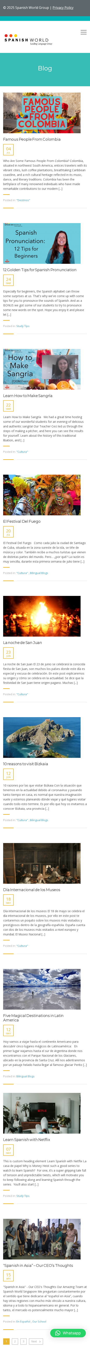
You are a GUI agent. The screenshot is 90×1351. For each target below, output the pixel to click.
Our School (39, 1321)
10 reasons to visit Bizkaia (25, 764)
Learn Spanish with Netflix (26, 1140)
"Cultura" (22, 452)
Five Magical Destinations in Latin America (33, 1018)
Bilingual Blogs (39, 573)
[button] (68, 1333)
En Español (23, 1321)
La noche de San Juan (22, 643)
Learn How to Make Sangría (28, 396)
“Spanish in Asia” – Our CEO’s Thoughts (38, 1265)
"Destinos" (23, 200)
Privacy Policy (63, 7)
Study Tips (23, 326)
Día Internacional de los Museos (31, 890)
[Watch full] (42, 113)
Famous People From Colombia (32, 139)
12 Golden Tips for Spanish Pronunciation (40, 270)
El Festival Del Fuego (22, 521)
